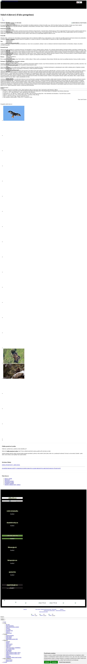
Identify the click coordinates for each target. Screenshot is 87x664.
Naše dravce (7, 479)
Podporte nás (9, 633)
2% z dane (8, 629)
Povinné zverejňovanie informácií (46, 609)
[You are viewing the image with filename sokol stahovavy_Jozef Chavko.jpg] (13, 423)
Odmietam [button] (54, 662)
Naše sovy (8, 55)
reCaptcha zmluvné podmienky (60, 610)
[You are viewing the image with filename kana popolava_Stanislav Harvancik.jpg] (13, 287)
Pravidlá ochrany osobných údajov (49, 610)
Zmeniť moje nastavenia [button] (64, 662)
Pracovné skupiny (10, 23)
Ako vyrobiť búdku (10, 648)
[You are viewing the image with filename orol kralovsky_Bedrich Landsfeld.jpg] (13, 363)
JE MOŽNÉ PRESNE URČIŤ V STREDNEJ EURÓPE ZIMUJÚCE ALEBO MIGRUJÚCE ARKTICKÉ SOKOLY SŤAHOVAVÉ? (31, 468)
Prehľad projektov (10, 635)
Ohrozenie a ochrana (9, 481)
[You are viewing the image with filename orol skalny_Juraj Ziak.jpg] (13, 378)
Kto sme (8, 624)
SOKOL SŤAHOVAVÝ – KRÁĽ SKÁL (11, 464)
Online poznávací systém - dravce (13, 652)
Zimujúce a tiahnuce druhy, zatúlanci (12, 484)
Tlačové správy (9, 644)
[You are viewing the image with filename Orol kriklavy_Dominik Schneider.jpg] (13, 150)
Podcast (7, 642)
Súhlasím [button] (47, 662)
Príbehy (7, 655)
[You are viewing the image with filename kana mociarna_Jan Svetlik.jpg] (13, 272)
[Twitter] (3, 20)
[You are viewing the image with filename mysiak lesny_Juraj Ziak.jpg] (13, 317)
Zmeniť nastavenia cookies (43, 611)
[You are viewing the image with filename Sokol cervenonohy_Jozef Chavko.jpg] (13, 165)
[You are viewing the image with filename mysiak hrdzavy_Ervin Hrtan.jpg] (13, 302)
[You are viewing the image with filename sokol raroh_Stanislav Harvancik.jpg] (13, 408)
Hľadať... (3, 88)
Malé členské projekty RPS (12, 639)
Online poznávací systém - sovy (13, 653)
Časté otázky (8, 651)
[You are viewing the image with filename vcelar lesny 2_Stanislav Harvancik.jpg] (13, 439)
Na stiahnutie (9, 60)
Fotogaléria (8, 656)
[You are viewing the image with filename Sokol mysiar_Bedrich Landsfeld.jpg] (13, 196)
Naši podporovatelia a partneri (12, 626)
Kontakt (5, 662)
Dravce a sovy (9, 661)
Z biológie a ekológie (9, 483)
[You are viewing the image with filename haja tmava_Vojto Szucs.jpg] (13, 226)
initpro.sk (61, 609)
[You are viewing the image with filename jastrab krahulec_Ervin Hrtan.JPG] (13, 241)
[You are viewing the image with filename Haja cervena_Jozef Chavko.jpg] (13, 120)
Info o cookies (38, 609)
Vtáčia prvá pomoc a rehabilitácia (11, 57)
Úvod (5, 12)
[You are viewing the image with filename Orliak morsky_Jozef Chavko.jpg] (13, 135)
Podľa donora (9, 40)
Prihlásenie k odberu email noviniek (13, 657)
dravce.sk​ (25, 609)
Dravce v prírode (8, 478)
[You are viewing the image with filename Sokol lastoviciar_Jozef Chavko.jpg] (13, 181)
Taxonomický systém (9, 482)
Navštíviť (12, 501)
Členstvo (8, 27)
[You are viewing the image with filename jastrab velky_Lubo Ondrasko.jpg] (13, 256)
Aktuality (8, 641)
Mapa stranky (54, 609)
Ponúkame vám (10, 29)
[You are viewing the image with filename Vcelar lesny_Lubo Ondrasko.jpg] (13, 211)
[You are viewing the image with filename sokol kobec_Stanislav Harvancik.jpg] (13, 393)
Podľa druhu (9, 42)
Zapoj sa (8, 631)
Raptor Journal (9, 659)
